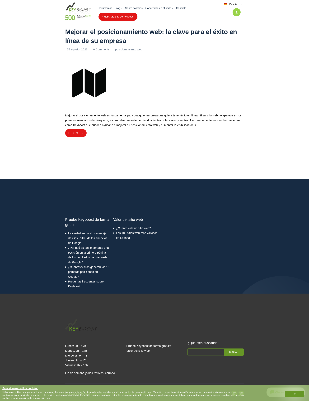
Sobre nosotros (134, 8)
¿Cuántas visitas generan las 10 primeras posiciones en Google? (88, 271)
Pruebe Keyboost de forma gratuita (148, 346)
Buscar (233, 352)
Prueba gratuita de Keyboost (118, 16)
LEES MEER (75, 133)
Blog (117, 8)
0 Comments (101, 49)
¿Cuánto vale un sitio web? (133, 228)
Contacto (181, 8)
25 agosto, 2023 (77, 49)
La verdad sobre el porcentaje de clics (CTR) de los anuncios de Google (87, 238)
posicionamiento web (128, 49)
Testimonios (105, 8)
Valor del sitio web (128, 219)
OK (294, 394)
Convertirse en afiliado (158, 8)
